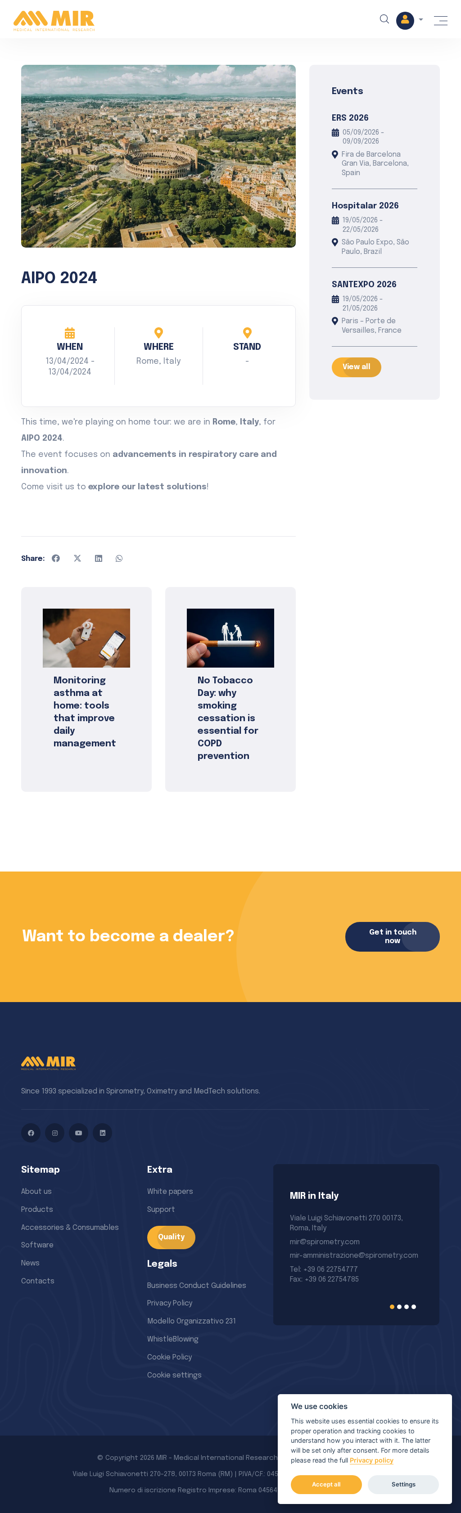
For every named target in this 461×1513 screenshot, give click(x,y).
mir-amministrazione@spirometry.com (354, 1256)
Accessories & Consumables (70, 1228)
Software (37, 1245)
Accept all (326, 1484)
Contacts (37, 1281)
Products (37, 1210)
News (30, 1263)
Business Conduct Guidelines (196, 1286)
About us (36, 1192)
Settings (404, 1484)
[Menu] (440, 20)
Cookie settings (174, 1375)
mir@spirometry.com (325, 1242)
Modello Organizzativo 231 (191, 1321)
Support (161, 1210)
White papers (170, 1192)
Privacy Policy (169, 1303)
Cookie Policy (169, 1357)
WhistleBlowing (173, 1339)
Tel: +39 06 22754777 (324, 1270)
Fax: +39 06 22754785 (324, 1279)
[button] (409, 21)
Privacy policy (371, 1460)
